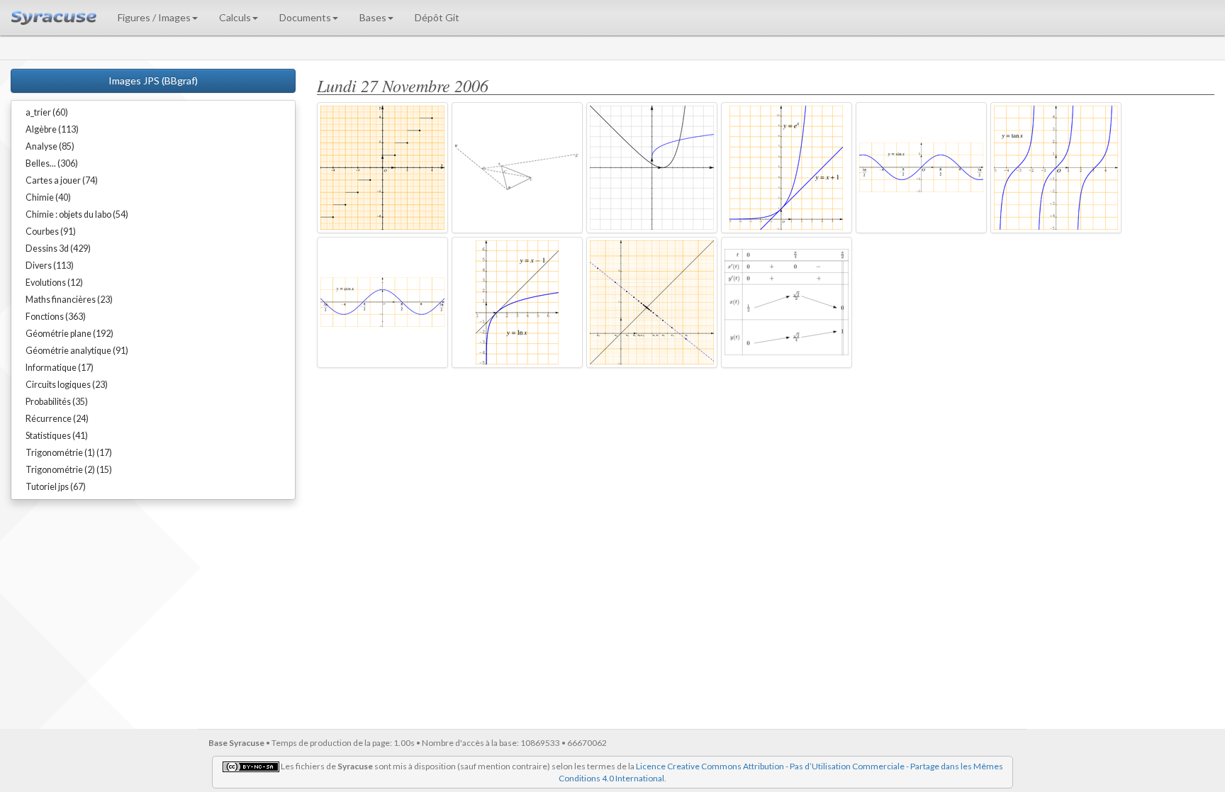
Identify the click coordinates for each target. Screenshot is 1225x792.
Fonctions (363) (56, 316)
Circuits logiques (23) (67, 384)
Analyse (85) (50, 146)
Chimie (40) (48, 197)
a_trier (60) (47, 112)
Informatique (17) (60, 367)
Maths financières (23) (69, 299)
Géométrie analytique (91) (77, 350)
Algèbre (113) (52, 129)
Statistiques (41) (57, 435)
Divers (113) (50, 265)
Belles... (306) (52, 163)
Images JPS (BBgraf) (153, 80)
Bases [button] (372, 17)
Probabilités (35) (57, 401)
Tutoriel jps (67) (56, 486)
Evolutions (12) (54, 282)
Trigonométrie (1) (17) (69, 452)
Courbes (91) (51, 231)
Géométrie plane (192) (69, 333)
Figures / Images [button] (154, 17)
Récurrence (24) (57, 418)
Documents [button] (305, 17)
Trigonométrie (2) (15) (69, 469)
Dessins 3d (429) (58, 248)
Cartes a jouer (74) (62, 180)
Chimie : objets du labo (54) (77, 214)
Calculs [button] (235, 17)
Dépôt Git (437, 17)
